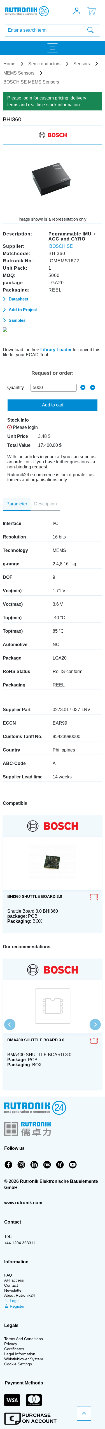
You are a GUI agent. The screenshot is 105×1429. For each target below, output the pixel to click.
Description (45, 503)
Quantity (15, 387)
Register (17, 1306)
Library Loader (56, 349)
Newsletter (13, 1290)
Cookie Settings (18, 1364)
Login (14, 1300)
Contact (11, 1285)
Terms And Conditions (23, 1338)
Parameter (16, 503)
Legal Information (19, 1354)
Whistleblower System (23, 1359)
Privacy (10, 1344)
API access (14, 1280)
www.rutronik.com (23, 1202)
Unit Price (17, 436)
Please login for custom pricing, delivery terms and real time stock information (46, 101)
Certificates (14, 1349)
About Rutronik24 (19, 1295)
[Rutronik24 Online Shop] (31, 11)
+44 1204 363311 (19, 1243)
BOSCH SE (61, 246)
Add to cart (52, 405)
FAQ (8, 1275)
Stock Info (18, 420)
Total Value (19, 445)
